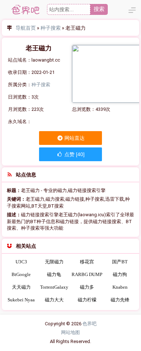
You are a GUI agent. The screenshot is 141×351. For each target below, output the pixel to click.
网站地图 (70, 332)
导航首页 (26, 28)
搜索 (99, 9)
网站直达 (74, 138)
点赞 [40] (74, 154)
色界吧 (89, 323)
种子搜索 (50, 28)
